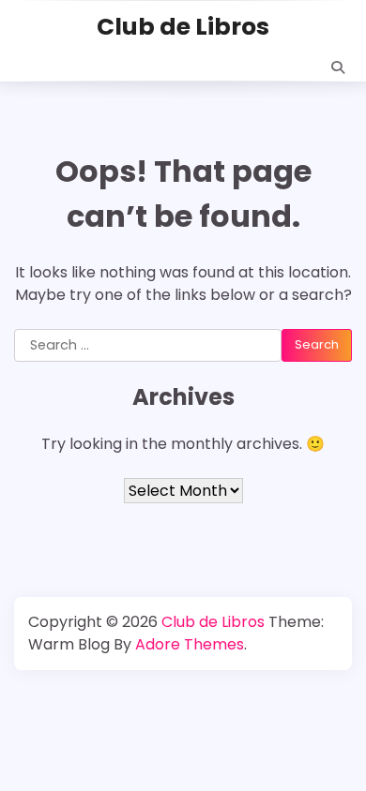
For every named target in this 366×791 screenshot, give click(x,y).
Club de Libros (183, 26)
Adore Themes (189, 644)
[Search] (338, 67)
